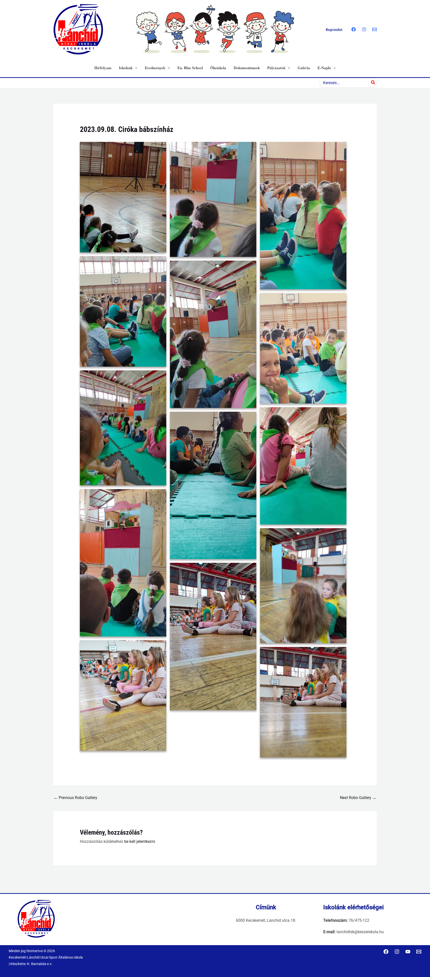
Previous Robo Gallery (75, 797)
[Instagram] (364, 29)
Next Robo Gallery (358, 797)
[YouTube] (407, 951)
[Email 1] (374, 29)
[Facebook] (353, 29)
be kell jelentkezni (139, 841)
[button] (135, 67)
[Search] (373, 83)
